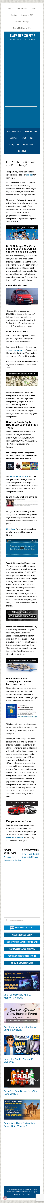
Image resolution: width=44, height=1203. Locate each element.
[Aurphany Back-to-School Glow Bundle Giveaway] (22, 1013)
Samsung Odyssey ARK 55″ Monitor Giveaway (18, 996)
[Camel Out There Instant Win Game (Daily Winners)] (22, 1109)
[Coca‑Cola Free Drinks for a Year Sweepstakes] (22, 1077)
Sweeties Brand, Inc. (18, 1189)
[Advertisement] (22, 891)
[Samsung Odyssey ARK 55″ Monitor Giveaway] (22, 981)
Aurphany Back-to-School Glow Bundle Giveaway (20, 1028)
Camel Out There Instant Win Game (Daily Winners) (19, 1124)
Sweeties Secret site (19, 476)
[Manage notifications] (5, 1198)
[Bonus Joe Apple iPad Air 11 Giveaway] (22, 1045)
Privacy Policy (25, 1194)
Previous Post (9, 857)
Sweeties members (14, 837)
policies (29, 175)
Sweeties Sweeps (22, 35)
